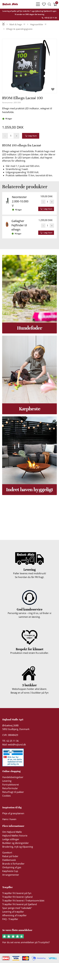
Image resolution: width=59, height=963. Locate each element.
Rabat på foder (10, 856)
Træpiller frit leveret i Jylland (17, 896)
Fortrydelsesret (10, 784)
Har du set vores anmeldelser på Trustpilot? (26, 942)
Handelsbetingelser (12, 777)
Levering (6, 780)
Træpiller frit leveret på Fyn (16, 893)
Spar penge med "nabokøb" (17, 908)
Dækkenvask (9, 860)
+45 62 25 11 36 (50, 18)
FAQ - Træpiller (10, 919)
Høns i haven (9, 819)
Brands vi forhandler (13, 863)
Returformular (10, 788)
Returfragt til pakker (13, 792)
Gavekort (7, 852)
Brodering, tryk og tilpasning (17, 846)
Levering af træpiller (13, 911)
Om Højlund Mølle (12, 831)
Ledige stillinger (10, 839)
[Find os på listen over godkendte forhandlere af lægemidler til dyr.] (13, 757)
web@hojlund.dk (17, 744)
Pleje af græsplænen (13, 813)
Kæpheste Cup (10, 871)
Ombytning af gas (11, 867)
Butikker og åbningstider (15, 843)
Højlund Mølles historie (14, 835)
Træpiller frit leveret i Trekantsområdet (23, 900)
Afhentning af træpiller (14, 915)
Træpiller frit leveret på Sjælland (19, 904)
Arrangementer (10, 874)
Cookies (6, 795)
